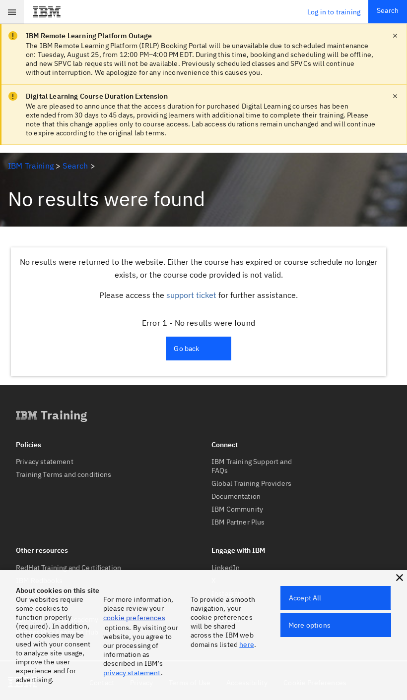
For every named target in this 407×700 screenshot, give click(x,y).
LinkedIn (225, 567)
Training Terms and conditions (64, 474)
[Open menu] (12, 12)
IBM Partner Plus (238, 522)
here (246, 644)
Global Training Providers (251, 483)
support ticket (191, 295)
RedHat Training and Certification (68, 567)
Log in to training (333, 11)
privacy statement (132, 672)
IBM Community (237, 509)
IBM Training (31, 166)
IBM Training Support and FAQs (251, 466)
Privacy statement (44, 461)
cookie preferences (134, 617)
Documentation (236, 496)
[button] (399, 577)
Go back (186, 348)
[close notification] (395, 36)
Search (388, 10)
